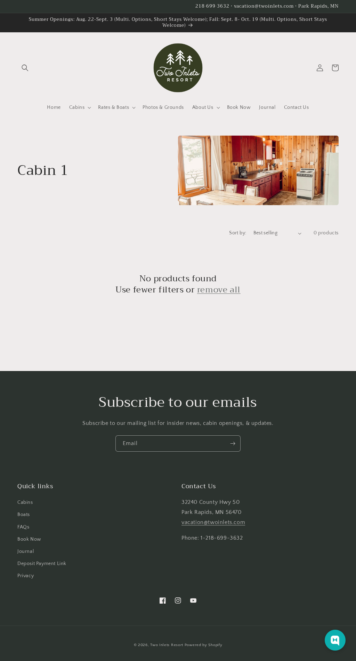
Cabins (25, 502)
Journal (25, 551)
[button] (25, 67)
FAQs (23, 527)
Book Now (29, 539)
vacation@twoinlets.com (213, 522)
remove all (219, 289)
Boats (23, 514)
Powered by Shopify (203, 645)
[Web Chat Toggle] (335, 640)
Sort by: (237, 233)
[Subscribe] (232, 443)
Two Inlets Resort (166, 645)
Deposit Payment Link (41, 563)
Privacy (25, 576)
